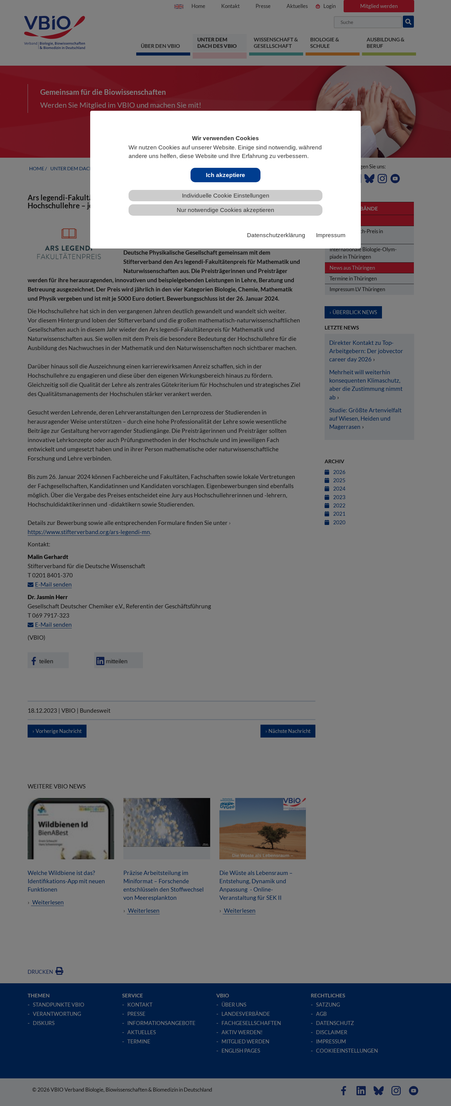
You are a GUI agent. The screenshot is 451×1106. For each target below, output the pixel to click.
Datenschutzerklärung (276, 235)
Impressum (330, 235)
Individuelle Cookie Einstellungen (225, 195)
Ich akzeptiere (225, 175)
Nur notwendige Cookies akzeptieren (225, 210)
